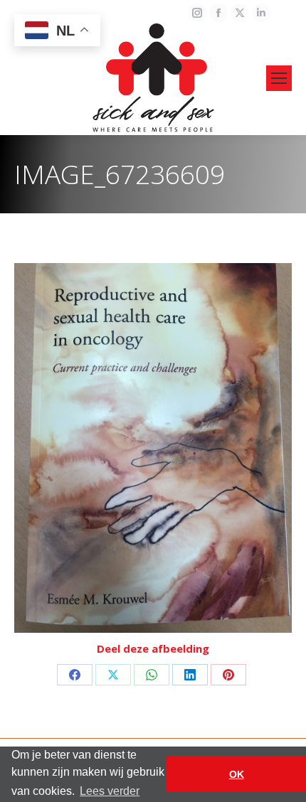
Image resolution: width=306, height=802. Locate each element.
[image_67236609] (153, 448)
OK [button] (236, 774)
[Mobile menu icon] (279, 78)
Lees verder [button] (109, 791)
